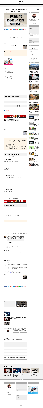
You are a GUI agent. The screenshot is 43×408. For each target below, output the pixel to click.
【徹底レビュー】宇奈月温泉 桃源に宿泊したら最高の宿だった (34, 112)
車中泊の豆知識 (31, 58)
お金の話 (5, 12)
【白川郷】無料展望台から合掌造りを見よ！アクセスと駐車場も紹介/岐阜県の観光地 (34, 72)
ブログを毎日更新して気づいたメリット (10, 71)
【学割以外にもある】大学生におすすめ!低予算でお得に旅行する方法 (36, 133)
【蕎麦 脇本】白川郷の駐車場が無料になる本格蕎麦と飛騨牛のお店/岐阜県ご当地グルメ (34, 92)
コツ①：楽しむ (9, 77)
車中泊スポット (32, 42)
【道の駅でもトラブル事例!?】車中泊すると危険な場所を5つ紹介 (36, 138)
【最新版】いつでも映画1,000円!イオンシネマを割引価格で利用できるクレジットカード (18, 318)
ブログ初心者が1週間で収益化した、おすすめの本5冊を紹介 (12, 45)
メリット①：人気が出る (10, 72)
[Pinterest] (24, 29)
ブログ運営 (8, 12)
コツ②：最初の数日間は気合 (10, 78)
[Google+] (11, 29)
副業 (9, 12)
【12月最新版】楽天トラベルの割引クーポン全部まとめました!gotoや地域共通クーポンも (36, 149)
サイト (4, 354)
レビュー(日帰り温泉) (32, 51)
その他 (30, 48)
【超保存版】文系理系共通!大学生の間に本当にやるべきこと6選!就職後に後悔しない (36, 155)
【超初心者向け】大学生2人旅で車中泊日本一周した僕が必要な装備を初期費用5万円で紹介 (36, 165)
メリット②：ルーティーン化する (11, 73)
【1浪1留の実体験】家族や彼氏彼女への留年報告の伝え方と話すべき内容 (36, 124)
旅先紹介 (31, 35)
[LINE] (19, 29)
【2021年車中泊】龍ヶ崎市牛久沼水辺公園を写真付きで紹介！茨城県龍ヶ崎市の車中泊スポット (36, 119)
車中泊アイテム (36, 58)
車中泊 (31, 40)
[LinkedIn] (21, 29)
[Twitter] (8, 29)
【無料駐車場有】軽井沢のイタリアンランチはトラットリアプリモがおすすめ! (36, 160)
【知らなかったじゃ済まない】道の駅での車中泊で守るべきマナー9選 (34, 82)
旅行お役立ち (31, 33)
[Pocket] (16, 29)
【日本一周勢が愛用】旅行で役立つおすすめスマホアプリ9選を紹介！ (36, 129)
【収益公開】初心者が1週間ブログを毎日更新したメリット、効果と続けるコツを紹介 (35, 375)
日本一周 (18, 395)
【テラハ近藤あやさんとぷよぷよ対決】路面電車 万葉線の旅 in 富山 (13, 131)
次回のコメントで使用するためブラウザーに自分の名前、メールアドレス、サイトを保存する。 (15, 357)
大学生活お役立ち (19, 388)
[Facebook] (5, 29)
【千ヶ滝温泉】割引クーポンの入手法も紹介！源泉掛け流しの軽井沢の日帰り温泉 (34, 102)
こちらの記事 (9, 272)
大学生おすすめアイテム (32, 54)
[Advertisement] (15, 88)
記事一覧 (34, 23)
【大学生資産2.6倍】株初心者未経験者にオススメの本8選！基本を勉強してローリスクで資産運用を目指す (18, 313)
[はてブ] (14, 29)
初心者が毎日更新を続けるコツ (9, 76)
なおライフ (21, 1)
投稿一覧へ (20, 332)
